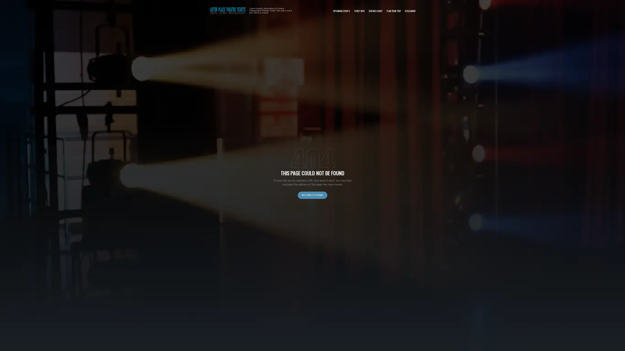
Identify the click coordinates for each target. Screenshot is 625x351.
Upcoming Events (341, 11)
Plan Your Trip (394, 11)
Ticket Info (359, 11)
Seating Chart (376, 11)
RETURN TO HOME (312, 195)
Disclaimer (410, 11)
